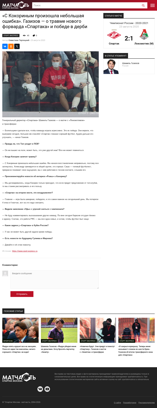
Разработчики (129, 402)
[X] (17, 46)
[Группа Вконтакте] (40, 389)
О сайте (117, 402)
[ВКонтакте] (5, 46)
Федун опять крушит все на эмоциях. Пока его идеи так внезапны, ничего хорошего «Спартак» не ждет (19, 349)
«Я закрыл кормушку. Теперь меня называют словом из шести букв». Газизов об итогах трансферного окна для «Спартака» (135, 350)
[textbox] (89, 5)
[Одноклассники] (11, 46)
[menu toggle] (152, 5)
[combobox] (89, 5)
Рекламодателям (146, 402)
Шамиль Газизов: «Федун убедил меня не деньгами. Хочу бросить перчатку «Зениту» (58, 349)
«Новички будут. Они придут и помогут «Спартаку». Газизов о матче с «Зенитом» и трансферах (97, 349)
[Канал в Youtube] (47, 389)
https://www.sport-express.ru (24, 251)
